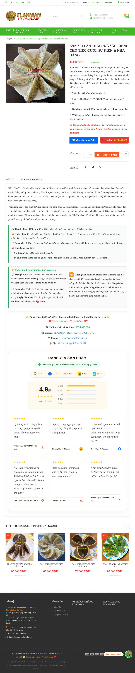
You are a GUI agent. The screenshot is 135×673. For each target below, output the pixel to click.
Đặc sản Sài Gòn (43, 31)
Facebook (6, 2)
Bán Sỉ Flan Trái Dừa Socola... (83, 565)
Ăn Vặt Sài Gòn (61, 31)
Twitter (12, 2)
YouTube (23, 2)
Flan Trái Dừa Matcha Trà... (115, 565)
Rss (17, 2)
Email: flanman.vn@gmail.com (20, 637)
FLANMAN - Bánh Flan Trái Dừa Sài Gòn (74, 333)
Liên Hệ (114, 31)
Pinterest (100, 167)
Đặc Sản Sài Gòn (97, 317)
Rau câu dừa (38, 662)
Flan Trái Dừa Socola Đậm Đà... (19, 565)
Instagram (29, 2)
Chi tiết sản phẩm (31, 179)
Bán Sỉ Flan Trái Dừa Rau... (51, 565)
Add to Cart (109, 155)
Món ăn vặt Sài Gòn (41, 665)
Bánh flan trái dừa (26, 662)
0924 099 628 (83, 327)
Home (8, 30)
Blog (124, 30)
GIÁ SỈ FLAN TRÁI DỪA (96, 31)
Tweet (93, 167)
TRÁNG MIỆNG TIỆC (79, 31)
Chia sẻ (85, 167)
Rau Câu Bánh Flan (23, 31)
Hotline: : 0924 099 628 (17, 634)
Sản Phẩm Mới (59, 611)
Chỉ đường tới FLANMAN (73, 343)
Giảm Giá (57, 607)
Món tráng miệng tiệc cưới (23, 665)
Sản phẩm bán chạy (61, 615)
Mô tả (9, 179)
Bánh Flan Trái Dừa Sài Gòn (74, 338)
